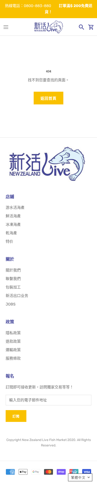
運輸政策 (13, 350)
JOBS (11, 304)
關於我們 (13, 270)
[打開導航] (6, 27)
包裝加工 (13, 287)
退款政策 (13, 341)
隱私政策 (13, 333)
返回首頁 (48, 98)
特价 (9, 241)
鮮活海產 (13, 216)
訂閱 (16, 416)
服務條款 (13, 358)
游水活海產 (15, 207)
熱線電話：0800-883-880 (28, 6)
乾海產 (11, 233)
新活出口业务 (17, 295)
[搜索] (81, 27)
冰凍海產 (13, 224)
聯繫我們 (13, 278)
